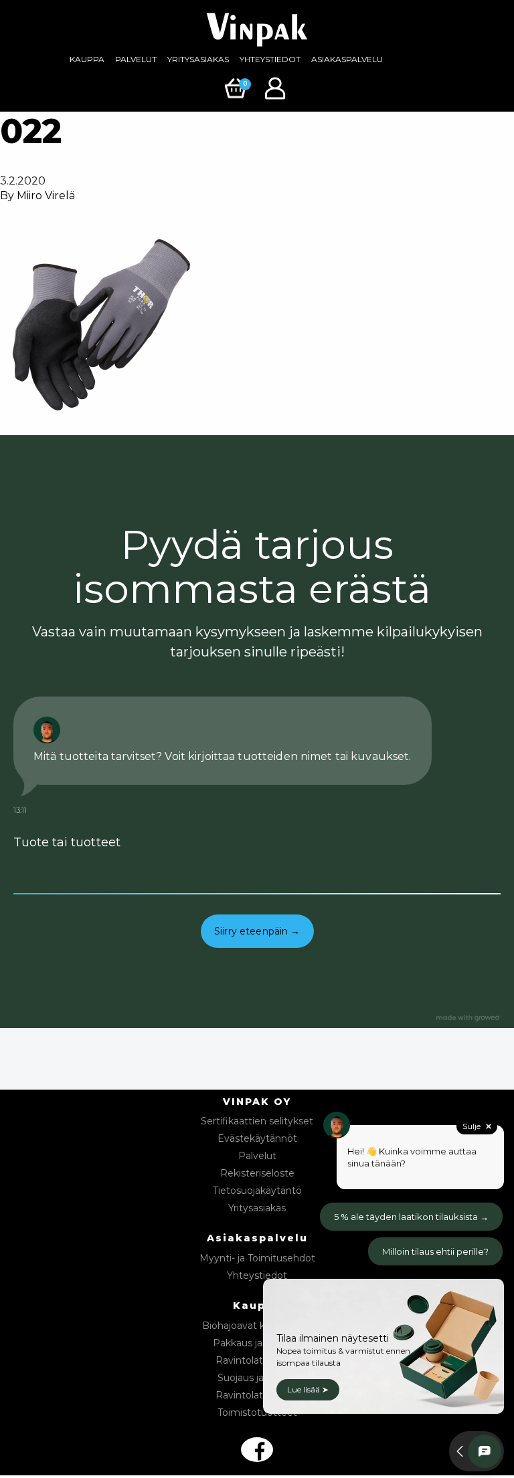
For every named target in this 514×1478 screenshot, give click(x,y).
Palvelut (136, 59)
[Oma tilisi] (276, 87)
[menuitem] (87, 59)
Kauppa (87, 59)
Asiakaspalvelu (347, 59)
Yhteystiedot (270, 59)
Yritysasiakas (198, 59)
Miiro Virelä (46, 195)
